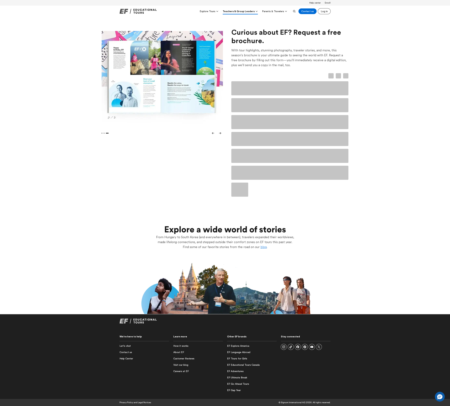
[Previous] (213, 133)
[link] (138, 11)
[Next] (220, 133)
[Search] (294, 11)
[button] (284, 347)
